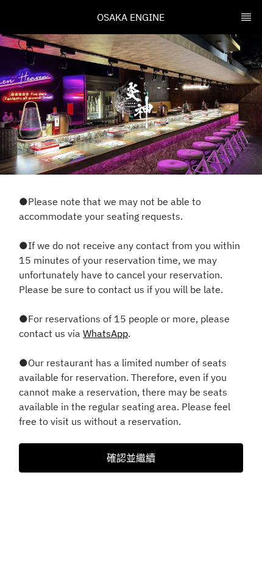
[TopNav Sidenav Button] (246, 17)
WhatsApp (105, 333)
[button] (131, 457)
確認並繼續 (131, 458)
